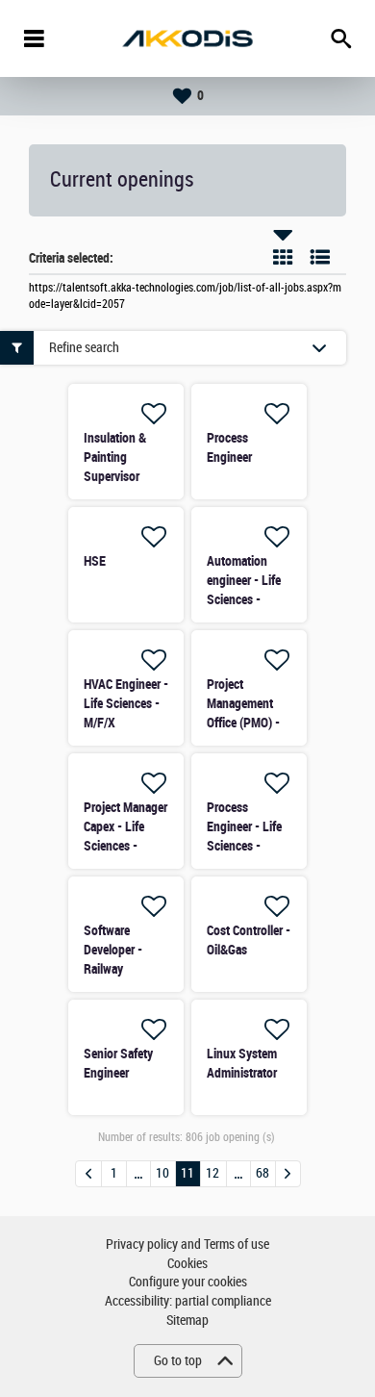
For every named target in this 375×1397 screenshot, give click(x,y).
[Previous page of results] (88, 1173)
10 (162, 1173)
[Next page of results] (288, 1173)
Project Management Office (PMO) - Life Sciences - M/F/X (245, 722)
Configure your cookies (188, 1282)
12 (212, 1173)
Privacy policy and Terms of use (187, 1244)
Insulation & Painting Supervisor (115, 457)
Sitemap (187, 1320)
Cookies (187, 1264)
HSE (95, 561)
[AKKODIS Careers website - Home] (187, 38)
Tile (282, 256)
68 (262, 1173)
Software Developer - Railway (113, 950)
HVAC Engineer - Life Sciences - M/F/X (126, 703)
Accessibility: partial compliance (188, 1301)
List (320, 256)
